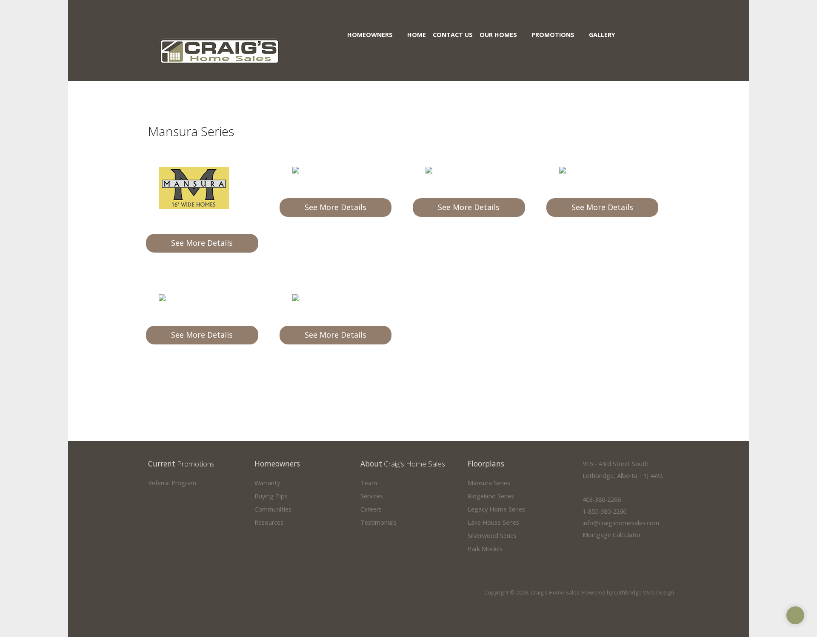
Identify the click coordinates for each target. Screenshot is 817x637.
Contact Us (453, 35)
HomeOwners (370, 35)
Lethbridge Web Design (644, 592)
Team (368, 483)
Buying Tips (271, 496)
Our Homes (498, 35)
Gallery (602, 35)
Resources (268, 522)
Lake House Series (493, 522)
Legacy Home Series (496, 509)
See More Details (202, 243)
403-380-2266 (602, 499)
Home (416, 35)
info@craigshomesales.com (621, 523)
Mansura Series (489, 483)
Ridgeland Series (491, 496)
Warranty (267, 483)
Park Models (485, 549)
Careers (371, 509)
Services (371, 496)
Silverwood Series (492, 536)
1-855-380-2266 (604, 511)
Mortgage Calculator (612, 535)
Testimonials (378, 522)
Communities (272, 509)
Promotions (552, 35)
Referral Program (172, 483)
